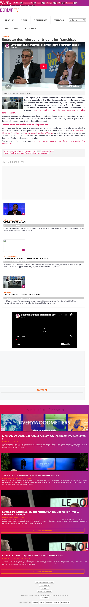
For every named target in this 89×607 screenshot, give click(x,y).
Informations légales (44, 582)
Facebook (49, 602)
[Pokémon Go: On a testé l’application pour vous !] (14, 246)
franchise (13, 153)
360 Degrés (5, 36)
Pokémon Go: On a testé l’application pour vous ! (26, 258)
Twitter (41, 602)
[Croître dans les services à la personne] (14, 282)
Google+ (57, 602)
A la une (15, 151)
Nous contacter (44, 591)
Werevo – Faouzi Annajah (14, 222)
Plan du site (44, 585)
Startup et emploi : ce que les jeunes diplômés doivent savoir (32, 556)
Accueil (21, 151)
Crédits (44, 588)
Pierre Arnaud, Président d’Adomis (38, 133)
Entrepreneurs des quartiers (13, 220)
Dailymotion (65, 602)
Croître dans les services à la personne (21, 295)
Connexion (44, 597)
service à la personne (41, 153)
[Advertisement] (42, 182)
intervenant (20, 153)
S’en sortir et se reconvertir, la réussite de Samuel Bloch (30, 475)
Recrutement (29, 153)
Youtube (35, 602)
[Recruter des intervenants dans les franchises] (12, 103)
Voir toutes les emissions (42, 530)
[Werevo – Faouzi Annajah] (14, 209)
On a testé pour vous (10, 256)
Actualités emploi (30, 151)
